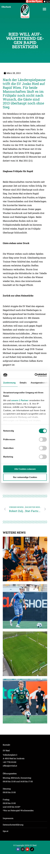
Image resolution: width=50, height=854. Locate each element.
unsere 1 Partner (19, 400)
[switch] (43, 439)
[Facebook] (18, 849)
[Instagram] (23, 849)
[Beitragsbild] (25, 559)
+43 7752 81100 (9, 762)
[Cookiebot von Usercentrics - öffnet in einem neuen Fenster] (35, 375)
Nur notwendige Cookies (25, 477)
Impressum (8, 818)
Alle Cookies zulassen (25, 469)
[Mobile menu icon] (44, 9)
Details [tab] (23, 382)
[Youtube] (27, 849)
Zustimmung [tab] (9, 382)
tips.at (5, 831)
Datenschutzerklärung (13, 824)
